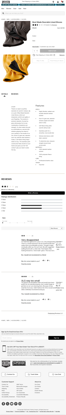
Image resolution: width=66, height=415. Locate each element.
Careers (37, 388)
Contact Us (5, 384)
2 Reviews (54, 25)
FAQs (3, 390)
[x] (7, 403)
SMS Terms (19, 384)
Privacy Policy (19, 341)
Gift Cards (19, 390)
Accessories (15, 19)
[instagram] (20, 403)
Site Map (57, 411)
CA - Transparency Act (32, 411)
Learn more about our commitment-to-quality (46, 363)
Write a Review (33, 193)
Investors (37, 392)
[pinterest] (16, 403)
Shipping (4, 388)
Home (3, 19)
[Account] (58, 2)
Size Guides (19, 388)
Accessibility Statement (8, 396)
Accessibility (5, 394)
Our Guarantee (20, 392)
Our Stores (38, 386)
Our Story (37, 384)
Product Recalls (20, 396)
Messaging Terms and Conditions (43, 355)
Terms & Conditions (20, 411)
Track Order (5, 386)
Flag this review (26, 264)
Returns (62, 55)
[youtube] (11, 403)
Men (8, 19)
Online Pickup (5, 392)
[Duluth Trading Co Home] (5, 2)
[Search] (3, 13)
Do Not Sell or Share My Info (47, 411)
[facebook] (3, 403)
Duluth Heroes (39, 390)
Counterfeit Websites (22, 394)
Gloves (23, 19)
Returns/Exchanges (21, 386)
